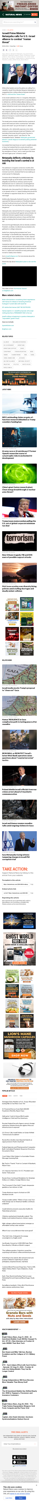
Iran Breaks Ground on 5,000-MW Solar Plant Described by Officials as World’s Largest (17, 1244)
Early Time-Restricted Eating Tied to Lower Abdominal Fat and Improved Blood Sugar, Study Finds (18, 1278)
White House (16, 60)
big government (27, 54)
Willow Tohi (13, 448)
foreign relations (20, 351)
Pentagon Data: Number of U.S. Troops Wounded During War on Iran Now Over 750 (19, 1102)
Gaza (9, 57)
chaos (21, 55)
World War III (24, 60)
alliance (8, 54)
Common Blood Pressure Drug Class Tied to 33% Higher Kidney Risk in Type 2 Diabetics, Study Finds (18, 1269)
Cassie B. (13, 414)
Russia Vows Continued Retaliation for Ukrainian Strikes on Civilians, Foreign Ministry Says (18, 1179)
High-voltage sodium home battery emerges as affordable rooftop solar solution (18, 1224)
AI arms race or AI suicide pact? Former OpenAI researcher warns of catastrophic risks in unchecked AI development (19, 454)
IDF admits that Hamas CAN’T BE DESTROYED (16, 307)
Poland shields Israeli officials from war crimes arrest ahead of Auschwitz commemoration (19, 791)
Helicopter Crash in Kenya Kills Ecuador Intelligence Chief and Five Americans (15, 1117)
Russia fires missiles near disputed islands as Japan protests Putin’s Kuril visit (17, 1141)
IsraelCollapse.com (12, 256)
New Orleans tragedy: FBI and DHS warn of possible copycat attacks (17, 556)
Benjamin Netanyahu (17, 54)
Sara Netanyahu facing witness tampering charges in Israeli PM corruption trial (16, 857)
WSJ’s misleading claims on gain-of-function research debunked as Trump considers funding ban (18, 419)
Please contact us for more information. (14, 904)
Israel (28, 57)
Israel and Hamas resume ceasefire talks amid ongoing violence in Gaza (18, 824)
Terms (16, 1472)
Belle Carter (13, 583)
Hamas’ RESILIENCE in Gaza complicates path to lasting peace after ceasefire (19, 721)
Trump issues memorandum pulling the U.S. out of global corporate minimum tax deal (19, 523)
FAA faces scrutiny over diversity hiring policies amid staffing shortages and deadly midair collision (19, 588)
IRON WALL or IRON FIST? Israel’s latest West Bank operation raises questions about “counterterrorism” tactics (18, 756)
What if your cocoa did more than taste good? (17, 1230)
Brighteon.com (6, 329)
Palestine (5, 60)
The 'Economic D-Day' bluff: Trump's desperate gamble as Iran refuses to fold (18, 1186)
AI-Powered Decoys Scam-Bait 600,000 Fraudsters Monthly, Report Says (15, 1110)
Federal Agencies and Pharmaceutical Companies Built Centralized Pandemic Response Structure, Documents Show (18, 1149)
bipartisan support (13, 55)
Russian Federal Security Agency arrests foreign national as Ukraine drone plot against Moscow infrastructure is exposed (18, 1125)
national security (30, 58)
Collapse (10, 30)
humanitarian (20, 57)
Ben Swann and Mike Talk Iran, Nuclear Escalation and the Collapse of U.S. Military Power (18, 1354)
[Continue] (35, 1444)
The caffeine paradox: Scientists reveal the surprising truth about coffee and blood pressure (18, 1251)
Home (4, 30)
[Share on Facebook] (10, 50)
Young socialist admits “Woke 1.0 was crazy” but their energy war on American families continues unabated (18, 1201)
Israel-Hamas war (9, 358)
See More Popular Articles (19, 1293)
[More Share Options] (16, 50)
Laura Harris (14, 518)
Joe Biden (12, 58)
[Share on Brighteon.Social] (3, 50)
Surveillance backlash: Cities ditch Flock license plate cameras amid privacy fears (18, 1286)
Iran (25, 57)
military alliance (20, 58)
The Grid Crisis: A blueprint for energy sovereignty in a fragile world (15, 1237)
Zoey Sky (12, 46)
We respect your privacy (19, 1449)
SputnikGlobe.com (8, 325)
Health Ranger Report (10, 1329)
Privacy (11, 1472)
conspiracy (27, 55)
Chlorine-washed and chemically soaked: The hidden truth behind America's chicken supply (17, 1217)
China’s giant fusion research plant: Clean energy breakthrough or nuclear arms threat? (18, 489)
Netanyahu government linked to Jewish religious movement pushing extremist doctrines (19, 139)
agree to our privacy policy (20, 1494)
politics (10, 60)
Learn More (9, 1498)
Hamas (13, 57)
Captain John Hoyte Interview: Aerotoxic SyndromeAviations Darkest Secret (17, 1418)
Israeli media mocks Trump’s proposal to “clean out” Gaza (18, 689)
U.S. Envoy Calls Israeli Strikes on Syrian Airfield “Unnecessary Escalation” (18, 1133)
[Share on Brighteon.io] (7, 50)
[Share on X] (13, 50)
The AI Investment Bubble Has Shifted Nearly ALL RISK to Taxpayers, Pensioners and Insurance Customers (19, 1393)
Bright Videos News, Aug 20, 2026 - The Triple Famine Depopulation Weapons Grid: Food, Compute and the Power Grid (18, 1406)
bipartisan (5, 55)
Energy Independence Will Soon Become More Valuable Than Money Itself (18, 1381)
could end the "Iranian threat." (16, 94)
